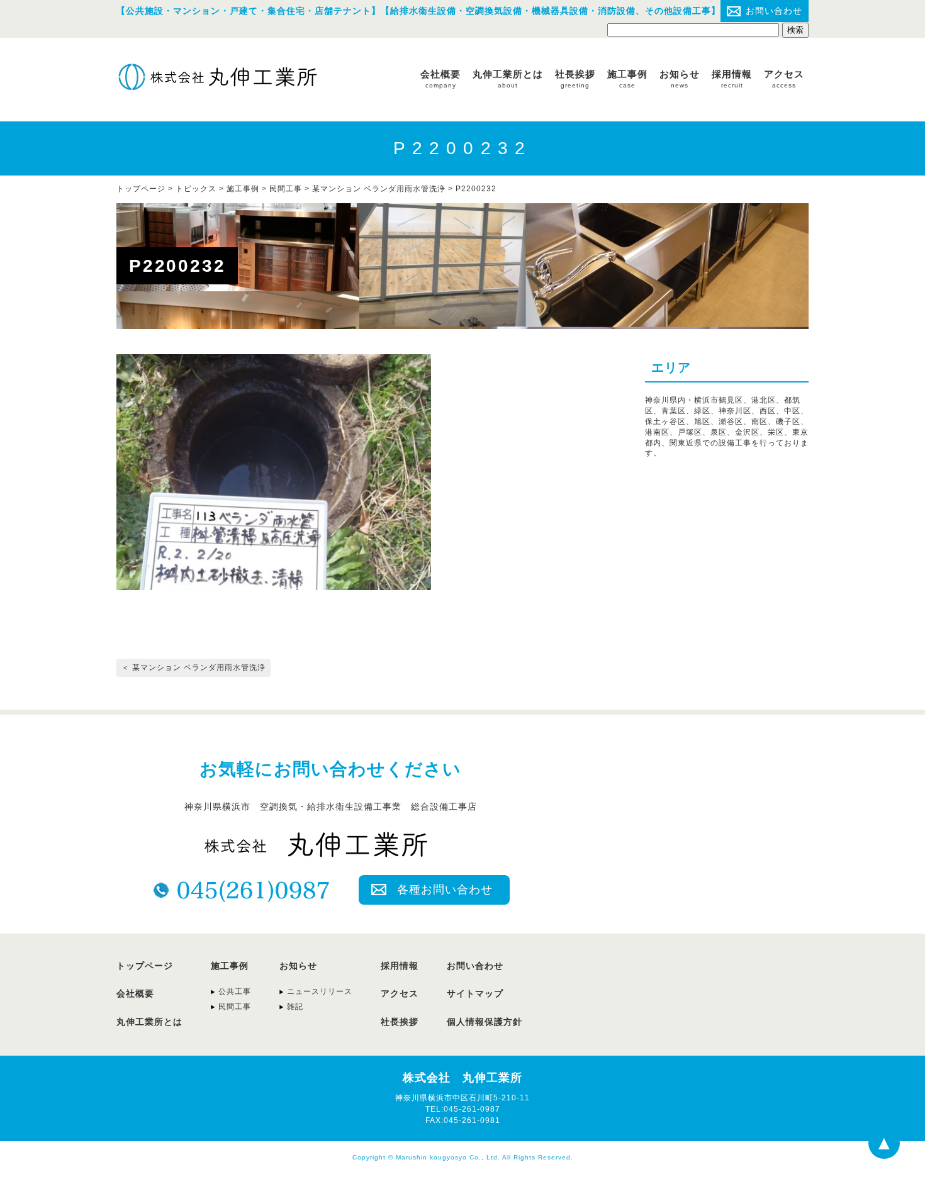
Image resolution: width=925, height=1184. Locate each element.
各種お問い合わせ (445, 889)
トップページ (144, 966)
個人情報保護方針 (484, 1022)
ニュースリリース (319, 991)
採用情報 (732, 79)
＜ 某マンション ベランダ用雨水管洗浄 (193, 667)
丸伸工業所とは (508, 79)
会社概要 (440, 79)
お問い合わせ (774, 11)
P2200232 (476, 188)
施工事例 (627, 79)
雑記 (295, 1006)
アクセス (784, 79)
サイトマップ (475, 993)
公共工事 (234, 991)
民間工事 (285, 188)
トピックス (196, 188)
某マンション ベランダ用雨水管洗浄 (379, 188)
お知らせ (679, 79)
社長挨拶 (575, 79)
